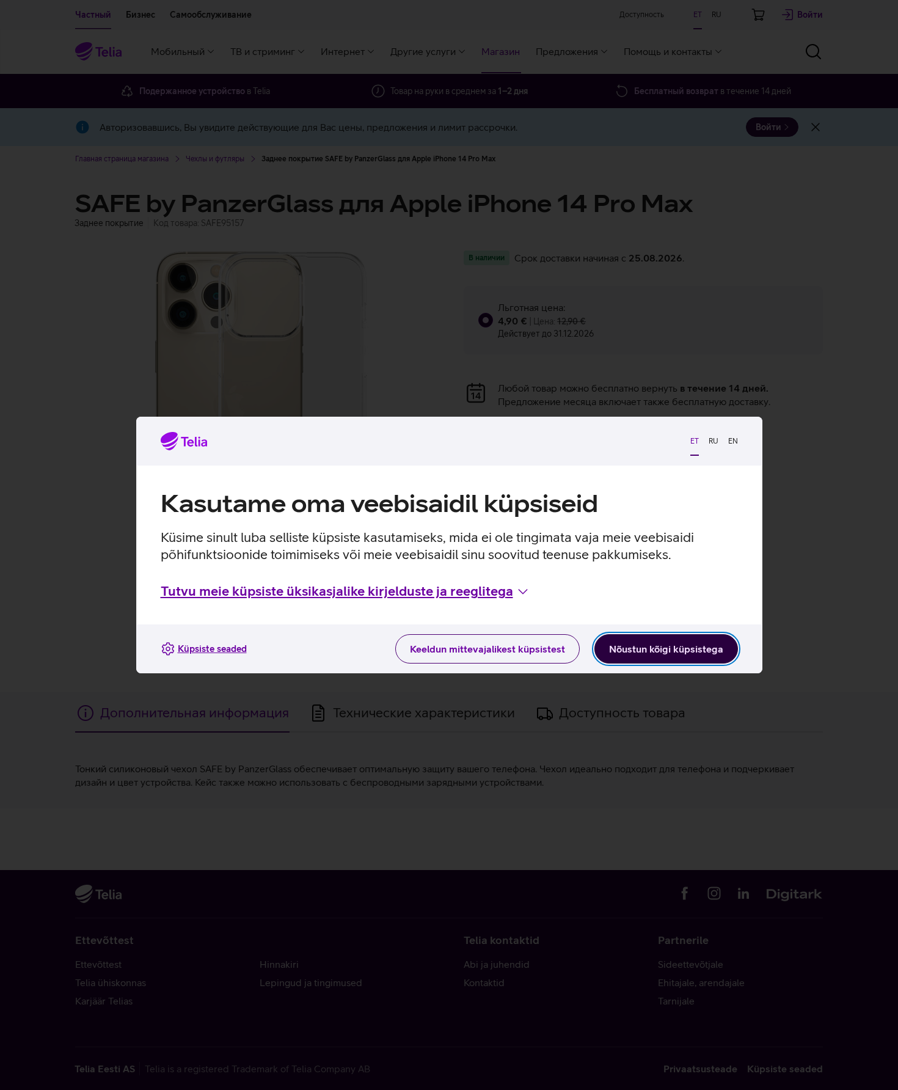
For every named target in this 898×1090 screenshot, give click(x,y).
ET (694, 441)
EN (733, 441)
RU (713, 441)
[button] (345, 591)
